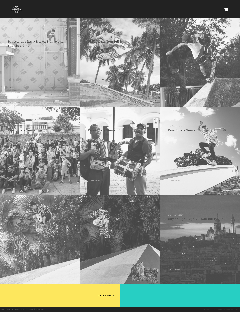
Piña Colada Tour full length (109, 41)
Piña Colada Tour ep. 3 (104, 130)
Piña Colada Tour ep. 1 (24, 219)
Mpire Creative (232, 309)
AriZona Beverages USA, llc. (14, 309)
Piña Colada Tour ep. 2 (184, 130)
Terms (30, 309)
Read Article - (15, 92)
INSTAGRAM (39, 309)
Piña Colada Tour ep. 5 (184, 41)
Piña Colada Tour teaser (105, 219)
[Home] (16, 9)
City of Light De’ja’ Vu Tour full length (196, 219)
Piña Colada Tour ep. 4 (24, 130)
